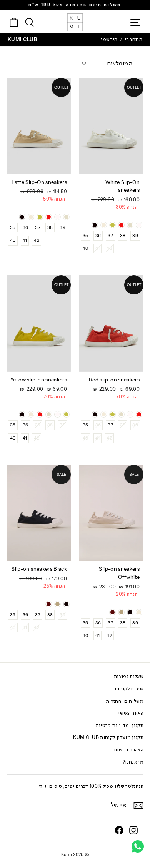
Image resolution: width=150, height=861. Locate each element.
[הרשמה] (138, 805)
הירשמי (109, 39)
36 (98, 235)
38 (123, 235)
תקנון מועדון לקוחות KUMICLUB (108, 737)
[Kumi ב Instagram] (133, 830)
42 (109, 248)
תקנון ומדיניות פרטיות (119, 725)
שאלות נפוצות (128, 676)
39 (135, 235)
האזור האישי (130, 713)
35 (85, 235)
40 (85, 248)
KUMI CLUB (22, 39)
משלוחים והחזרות (124, 701)
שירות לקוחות (129, 689)
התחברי (133, 39)
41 (97, 248)
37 (110, 235)
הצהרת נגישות (128, 749)
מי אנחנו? (133, 762)
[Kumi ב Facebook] (119, 830)
